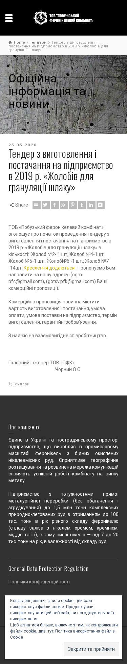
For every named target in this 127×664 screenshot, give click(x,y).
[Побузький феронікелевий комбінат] (63, 17)
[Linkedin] (91, 205)
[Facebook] (55, 205)
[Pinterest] (73, 205)
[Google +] (64, 205)
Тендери (21, 384)
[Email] (37, 205)
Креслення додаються (49, 268)
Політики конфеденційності (39, 581)
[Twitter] (46, 205)
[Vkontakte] (101, 205)
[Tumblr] (82, 205)
